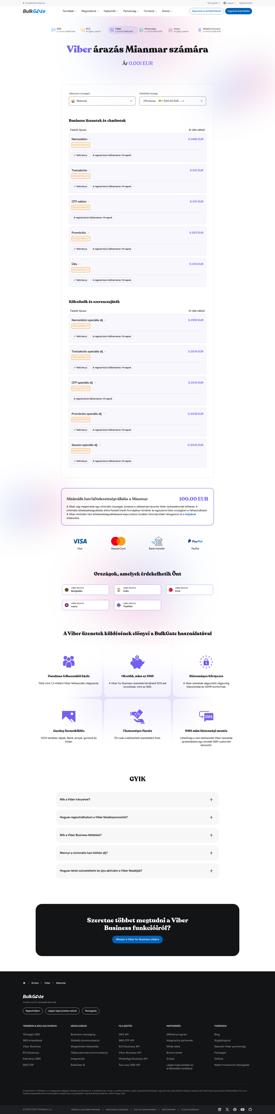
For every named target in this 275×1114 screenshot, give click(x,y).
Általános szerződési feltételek (85, 1109)
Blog (217, 1034)
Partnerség (129, 11)
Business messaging (83, 1034)
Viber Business (32, 1046)
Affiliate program (176, 1034)
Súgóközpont (222, 1040)
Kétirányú (82, 155)
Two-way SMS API (129, 1065)
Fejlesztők (110, 11)
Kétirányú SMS (32, 1058)
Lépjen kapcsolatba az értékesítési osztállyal (179, 1066)
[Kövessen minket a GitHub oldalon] (250, 1109)
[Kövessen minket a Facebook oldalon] (235, 1109)
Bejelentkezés (245, 3)
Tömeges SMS (31, 1034)
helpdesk (190, 514)
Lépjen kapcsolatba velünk (62, 1010)
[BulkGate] (34, 11)
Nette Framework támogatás (231, 1065)
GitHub (218, 1058)
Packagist (220, 1052)
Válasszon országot (79, 93)
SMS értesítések (32, 1040)
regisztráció (81, 144)
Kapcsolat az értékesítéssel (206, 11)
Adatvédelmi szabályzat (117, 1109)
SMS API (124, 1034)
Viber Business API (130, 1052)
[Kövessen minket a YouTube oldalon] (242, 1109)
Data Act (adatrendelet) (145, 1109)
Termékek (68, 11)
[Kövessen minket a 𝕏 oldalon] (227, 1109)
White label (173, 1046)
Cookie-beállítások (190, 1109)
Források (149, 11)
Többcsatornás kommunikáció (89, 1052)
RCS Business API (129, 1046)
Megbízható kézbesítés (85, 1046)
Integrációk (78, 1058)
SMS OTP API (126, 1040)
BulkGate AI (78, 1065)
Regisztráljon (33, 1010)
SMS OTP (28, 1065)
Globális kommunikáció (85, 1040)
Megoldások (88, 11)
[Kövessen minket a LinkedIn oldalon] (220, 1109)
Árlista (166, 11)
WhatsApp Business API (133, 1058)
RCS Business (31, 1052)
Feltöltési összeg (148, 93)
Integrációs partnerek (179, 1040)
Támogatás (212, 3)
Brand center (174, 1052)
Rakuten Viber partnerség (230, 1046)
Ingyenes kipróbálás (239, 11)
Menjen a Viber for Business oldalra (137, 939)
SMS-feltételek (169, 1109)
